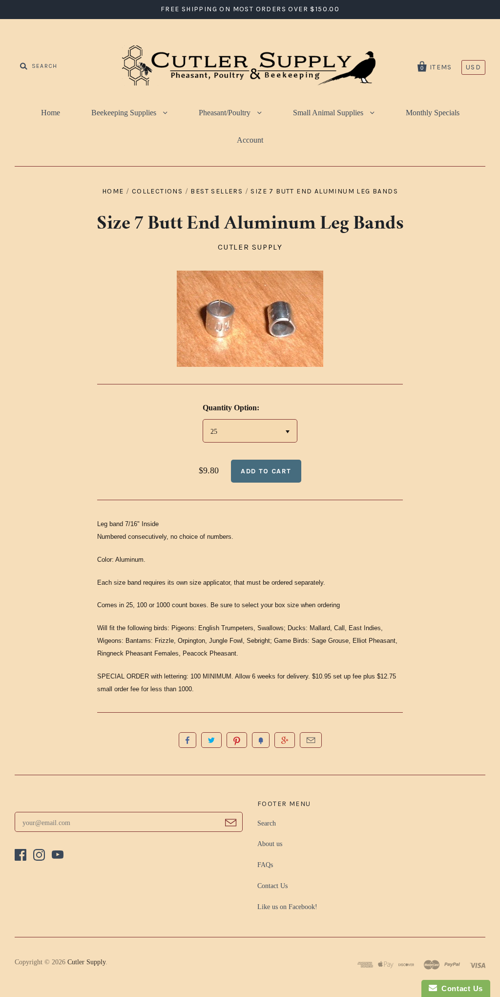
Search (266, 823)
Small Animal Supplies (329, 112)
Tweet (211, 740)
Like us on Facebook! (287, 907)
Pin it (237, 740)
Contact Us (272, 886)
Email (311, 740)
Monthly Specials (432, 112)
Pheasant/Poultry (225, 112)
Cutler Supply (250, 247)
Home (50, 112)
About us (269, 844)
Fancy (261, 740)
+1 (284, 740)
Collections (157, 191)
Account (250, 140)
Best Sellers (216, 191)
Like (187, 740)
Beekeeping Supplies (124, 112)
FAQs (265, 865)
